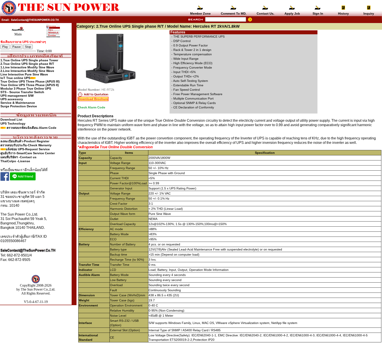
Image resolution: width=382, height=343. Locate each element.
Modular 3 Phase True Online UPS (25, 88)
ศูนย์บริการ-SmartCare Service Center (27, 153)
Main (18, 34)
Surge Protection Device (18, 106)
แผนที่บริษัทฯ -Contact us (18, 157)
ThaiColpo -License (15, 161)
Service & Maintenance (17, 102)
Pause (16, 46)
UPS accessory (11, 99)
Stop (28, 46)
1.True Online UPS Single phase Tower (29, 60)
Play (5, 46)
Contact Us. (265, 13)
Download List (11, 119)
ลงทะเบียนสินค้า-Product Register (24, 141)
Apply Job (292, 13)
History (343, 13)
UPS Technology (12, 123)
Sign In (318, 13)
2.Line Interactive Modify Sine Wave (27, 71)
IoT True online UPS (15, 78)
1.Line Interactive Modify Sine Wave (27, 67)
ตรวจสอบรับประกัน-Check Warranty (26, 145)
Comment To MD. (233, 13)
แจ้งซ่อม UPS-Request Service (28, 149)
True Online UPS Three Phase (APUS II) (29, 85)
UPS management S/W (17, 95)
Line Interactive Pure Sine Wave (24, 74)
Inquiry (368, 13)
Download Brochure (93, 99)
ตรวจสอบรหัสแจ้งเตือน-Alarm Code (31, 127)
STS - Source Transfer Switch (22, 92)
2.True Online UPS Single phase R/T (27, 64)
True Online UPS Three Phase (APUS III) (30, 81)
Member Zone (200, 13)
